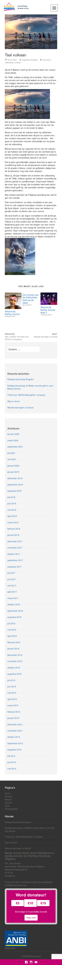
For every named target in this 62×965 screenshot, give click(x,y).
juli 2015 (11, 680)
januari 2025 (13, 433)
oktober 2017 (13, 553)
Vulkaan (17, 62)
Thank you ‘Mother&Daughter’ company (26, 394)
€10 (30, 903)
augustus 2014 (14, 749)
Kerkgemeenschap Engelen (20, 379)
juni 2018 (11, 503)
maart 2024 (12, 440)
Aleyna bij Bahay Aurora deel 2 (47, 309)
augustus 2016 (14, 617)
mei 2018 (11, 509)
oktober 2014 (13, 736)
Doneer (8, 802)
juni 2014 (11, 762)
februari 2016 (13, 642)
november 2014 (14, 730)
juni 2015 (11, 686)
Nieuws (8, 799)
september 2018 (15, 484)
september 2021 (15, 446)
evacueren (46, 59)
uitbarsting (9, 62)
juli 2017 (11, 572)
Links (7, 805)
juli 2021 (11, 452)
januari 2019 (13, 471)
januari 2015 (13, 718)
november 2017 (14, 547)
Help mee (31, 917)
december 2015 (14, 654)
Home (8, 793)
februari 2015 (13, 711)
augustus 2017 (14, 566)
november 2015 (14, 661)
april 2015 (12, 699)
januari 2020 (13, 465)
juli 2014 (11, 755)
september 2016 (15, 610)
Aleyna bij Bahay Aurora (12, 313)
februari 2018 (13, 528)
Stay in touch (13, 401)
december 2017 (14, 541)
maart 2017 (12, 598)
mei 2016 (11, 629)
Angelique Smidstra (30, 59)
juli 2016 (11, 623)
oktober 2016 (13, 604)
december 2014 (14, 724)
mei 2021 (11, 459)
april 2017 (12, 591)
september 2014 (15, 743)
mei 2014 (11, 768)
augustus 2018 (14, 490)
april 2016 (12, 635)
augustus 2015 (14, 673)
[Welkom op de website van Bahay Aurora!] (16, 6)
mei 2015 (11, 692)
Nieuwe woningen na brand (20, 407)
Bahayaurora (35, 956)
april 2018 (12, 516)
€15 (43, 903)
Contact (8, 796)
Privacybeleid (11, 808)
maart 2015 (12, 705)
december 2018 (14, 478)
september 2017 (15, 560)
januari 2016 (13, 648)
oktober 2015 (13, 667)
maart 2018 (12, 522)
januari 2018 (13, 534)
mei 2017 (11, 585)
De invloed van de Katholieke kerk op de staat (31, 298)
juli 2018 (11, 497)
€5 (17, 903)
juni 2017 (11, 579)
